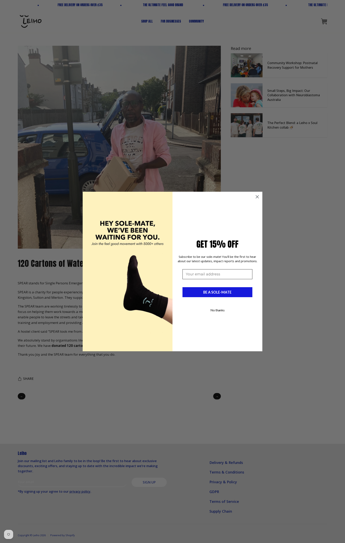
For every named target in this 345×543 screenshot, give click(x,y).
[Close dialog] (257, 196)
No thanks (217, 310)
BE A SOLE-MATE (217, 292)
